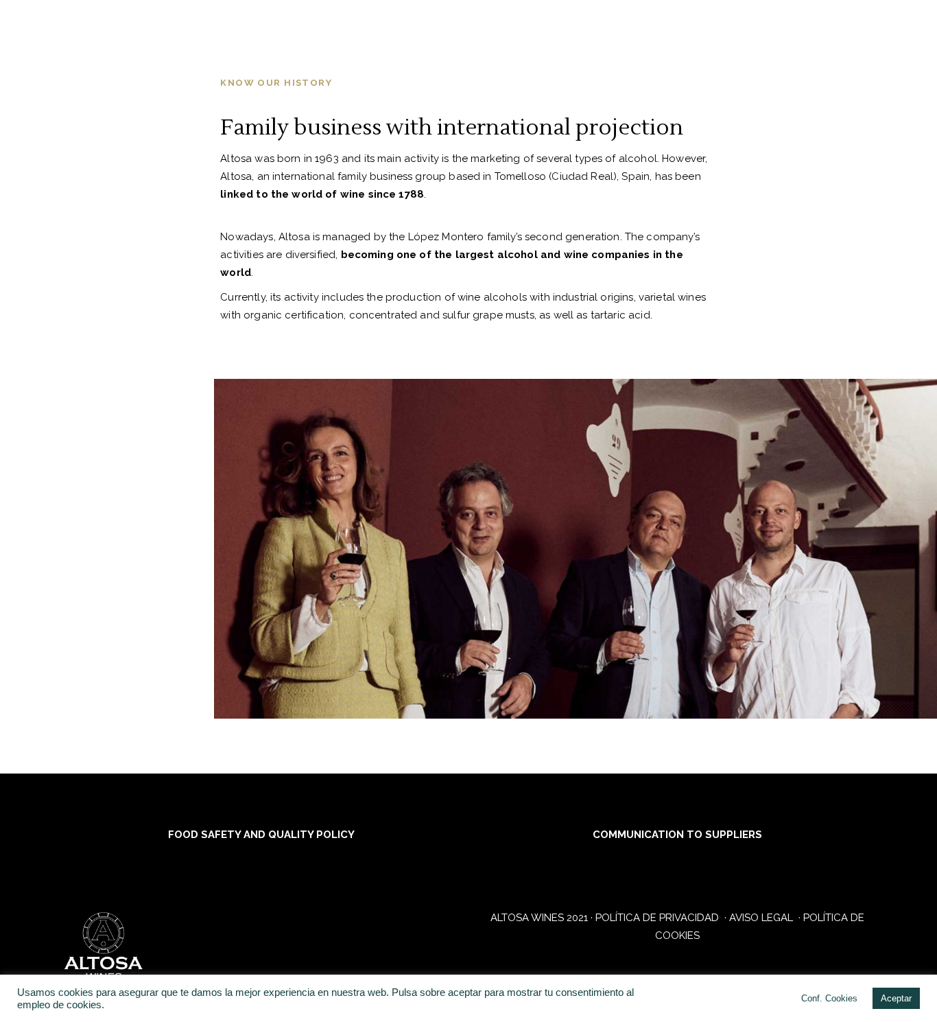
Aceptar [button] (896, 998)
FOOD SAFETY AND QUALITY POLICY (260, 834)
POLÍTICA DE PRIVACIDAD (658, 917)
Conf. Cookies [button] (829, 998)
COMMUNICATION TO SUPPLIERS (677, 834)
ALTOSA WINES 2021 (539, 917)
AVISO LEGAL (762, 917)
